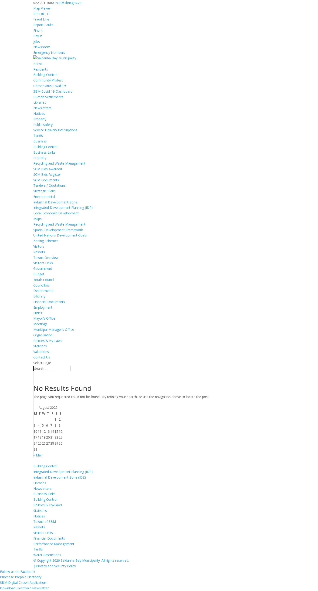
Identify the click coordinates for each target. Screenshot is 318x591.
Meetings (40, 324)
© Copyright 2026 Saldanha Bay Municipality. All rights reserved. (81, 560)
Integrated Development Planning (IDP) (63, 207)
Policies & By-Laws (47, 340)
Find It (38, 30)
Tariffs (38, 135)
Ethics (37, 313)
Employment (42, 307)
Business (40, 141)
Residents (40, 69)
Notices (39, 113)
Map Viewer (42, 8)
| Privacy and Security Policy (54, 566)
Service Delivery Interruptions (55, 130)
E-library (39, 296)
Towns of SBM (44, 521)
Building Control (45, 74)
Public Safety (43, 124)
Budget (38, 274)
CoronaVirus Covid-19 (49, 86)
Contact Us (41, 357)
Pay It (37, 36)
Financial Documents (49, 302)
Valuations (41, 351)
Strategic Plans (44, 191)
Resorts (39, 252)
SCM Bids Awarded (47, 169)
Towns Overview (45, 257)
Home (38, 63)
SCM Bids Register (47, 174)
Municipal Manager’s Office (53, 329)
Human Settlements (48, 97)
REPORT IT (41, 14)
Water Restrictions (47, 555)
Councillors (41, 285)
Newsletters (42, 108)
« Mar (37, 455)
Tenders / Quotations (49, 185)
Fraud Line (41, 19)
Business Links (44, 152)
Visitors (38, 246)
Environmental (44, 196)
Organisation (43, 335)
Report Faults (43, 25)
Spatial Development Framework (58, 230)
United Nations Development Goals (60, 235)
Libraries (39, 102)
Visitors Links (43, 263)
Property (39, 119)
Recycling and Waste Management (59, 163)
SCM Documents (46, 180)
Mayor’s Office (44, 318)
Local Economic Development (56, 213)
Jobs (36, 41)
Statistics (40, 346)
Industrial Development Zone (55, 202)
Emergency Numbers (49, 52)
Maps (37, 218)
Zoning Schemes (45, 241)
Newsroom (41, 47)
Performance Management (53, 544)
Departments (43, 290)
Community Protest (48, 80)
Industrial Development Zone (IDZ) (59, 477)
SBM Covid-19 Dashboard (52, 91)
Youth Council (43, 279)
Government (42, 268)
